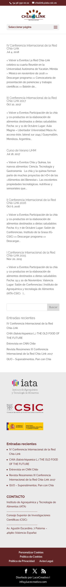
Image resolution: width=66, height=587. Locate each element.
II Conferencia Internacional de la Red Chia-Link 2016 (31, 201)
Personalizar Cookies (31, 552)
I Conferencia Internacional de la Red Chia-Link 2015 (31, 254)
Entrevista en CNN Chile (21, 343)
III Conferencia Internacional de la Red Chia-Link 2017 (32, 99)
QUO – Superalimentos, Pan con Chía (29, 359)
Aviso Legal (46, 561)
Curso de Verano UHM (21, 150)
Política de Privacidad (22, 561)
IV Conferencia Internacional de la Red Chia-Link (32, 47)
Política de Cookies (31, 556)
